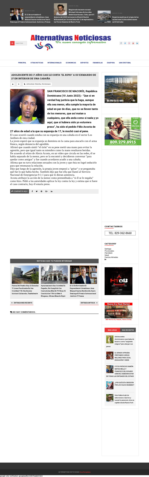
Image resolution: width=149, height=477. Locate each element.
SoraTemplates (85, 472)
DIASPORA (111, 63)
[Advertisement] (54, 224)
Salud (107, 255)
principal (38, 84)
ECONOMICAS (71, 63)
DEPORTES (84, 63)
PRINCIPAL (22, 63)
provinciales (46, 84)
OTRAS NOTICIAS (37, 63)
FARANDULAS (98, 63)
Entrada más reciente (23, 303)
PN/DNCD (108, 253)
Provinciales (109, 251)
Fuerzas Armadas (111, 257)
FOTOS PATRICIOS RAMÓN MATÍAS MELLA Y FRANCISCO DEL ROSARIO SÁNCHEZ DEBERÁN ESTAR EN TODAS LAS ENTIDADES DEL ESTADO (120, 371)
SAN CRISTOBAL (125, 63)
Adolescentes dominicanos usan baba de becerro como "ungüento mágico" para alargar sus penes (120, 341)
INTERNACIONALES (55, 63)
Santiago (108, 249)
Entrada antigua (88, 303)
